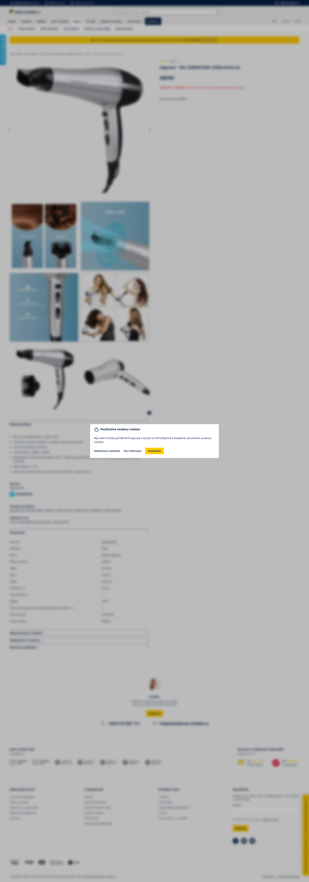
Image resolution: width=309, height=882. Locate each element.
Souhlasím (154, 451)
